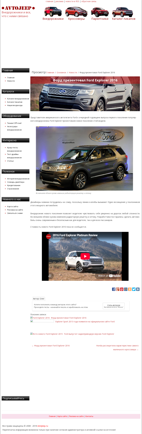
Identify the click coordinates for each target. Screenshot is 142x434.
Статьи (10, 161)
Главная (10, 77)
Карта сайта (12, 206)
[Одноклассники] (129, 289)
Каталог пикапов (123, 19)
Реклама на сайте (15, 210)
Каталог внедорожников (18, 98)
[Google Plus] (117, 289)
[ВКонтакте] (138, 289)
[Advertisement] (71, 46)
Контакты (89, 416)
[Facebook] (113, 289)
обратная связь (88, 1)
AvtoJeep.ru (42, 426)
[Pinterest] (121, 289)
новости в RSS (72, 1)
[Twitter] (133, 289)
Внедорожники (53, 19)
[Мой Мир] (125, 289)
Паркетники (99, 19)
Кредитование (13, 185)
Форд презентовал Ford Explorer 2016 (51, 345)
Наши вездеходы (15, 105)
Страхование (13, 188)
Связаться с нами (15, 213)
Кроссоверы (76, 19)
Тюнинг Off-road (14, 123)
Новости (11, 81)
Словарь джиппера (15, 182)
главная (49, 1)
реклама (59, 1)
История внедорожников (18, 178)
